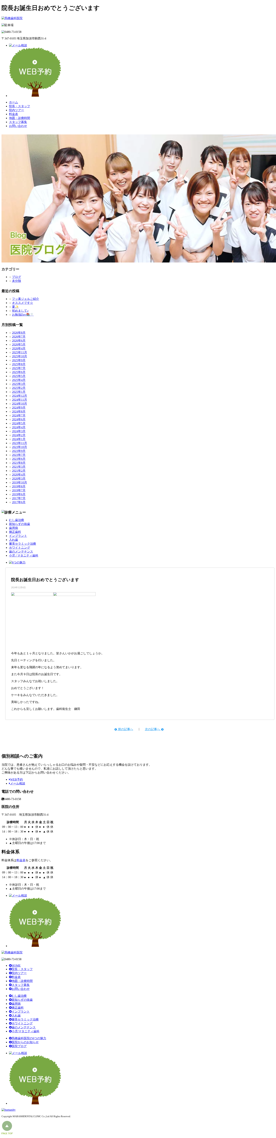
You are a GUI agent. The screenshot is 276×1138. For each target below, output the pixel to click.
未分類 (16, 280)
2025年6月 (19, 372)
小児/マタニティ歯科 (25, 1031)
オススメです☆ (22, 302)
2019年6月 (19, 494)
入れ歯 (13, 539)
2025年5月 (19, 376)
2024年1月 (19, 439)
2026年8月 (19, 332)
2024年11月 (19, 399)
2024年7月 (19, 415)
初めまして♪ (20, 310)
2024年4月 (19, 427)
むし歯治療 (16, 520)
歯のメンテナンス (21, 551)
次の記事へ (153, 729)
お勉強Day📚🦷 (23, 314)
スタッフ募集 (18, 122)
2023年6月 (19, 458)
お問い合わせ (18, 125)
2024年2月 (19, 435)
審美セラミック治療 (22, 543)
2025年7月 (19, 368)
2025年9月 (19, 360)
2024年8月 (19, 411)
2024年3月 (19, 431)
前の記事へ (125, 729)
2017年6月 (19, 502)
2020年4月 (19, 474)
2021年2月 (19, 470)
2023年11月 (19, 443)
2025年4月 (19, 380)
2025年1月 (19, 391)
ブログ (16, 276)
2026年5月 (19, 344)
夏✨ (15, 306)
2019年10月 (19, 482)
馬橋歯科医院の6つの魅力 (29, 1038)
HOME (16, 965)
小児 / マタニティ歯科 (23, 555)
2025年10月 (19, 356)
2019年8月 (19, 486)
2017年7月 (19, 498)
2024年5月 (19, 423)
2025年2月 (19, 387)
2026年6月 (19, 340)
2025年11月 (19, 352)
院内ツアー (16, 110)
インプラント (18, 535)
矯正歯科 (15, 531)
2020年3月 (19, 478)
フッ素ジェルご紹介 (25, 298)
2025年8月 (19, 364)
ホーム (13, 102)
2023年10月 (19, 447)
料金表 (13, 114)
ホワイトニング (19, 547)
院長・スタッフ (19, 106)
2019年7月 (19, 490)
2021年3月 (19, 466)
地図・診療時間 (19, 118)
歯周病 (13, 527)
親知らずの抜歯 (19, 524)
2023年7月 (19, 454)
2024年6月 (19, 419)
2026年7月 (19, 336)
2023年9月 (19, 450)
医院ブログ (19, 1046)
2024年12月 (19, 395)
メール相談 (17, 783)
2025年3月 (19, 383)
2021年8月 (19, 462)
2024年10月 (19, 403)
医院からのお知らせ (25, 1042)
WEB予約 (16, 779)
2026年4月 (19, 348)
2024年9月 (19, 407)
